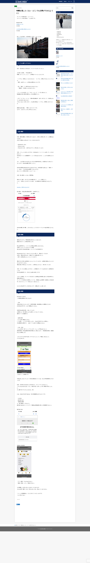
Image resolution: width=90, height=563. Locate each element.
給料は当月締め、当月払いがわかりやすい (67, 88)
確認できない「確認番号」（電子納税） (67, 110)
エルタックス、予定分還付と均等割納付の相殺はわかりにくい (67, 92)
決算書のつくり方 (19, 24)
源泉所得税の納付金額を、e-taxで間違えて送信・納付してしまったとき (67, 75)
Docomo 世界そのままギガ (23, 187)
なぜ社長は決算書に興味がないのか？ (23, 29)
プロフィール (70, 1)
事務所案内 (60, 1)
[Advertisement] (35, 120)
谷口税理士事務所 (21, 2)
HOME (16, 525)
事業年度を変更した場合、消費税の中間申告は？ (67, 101)
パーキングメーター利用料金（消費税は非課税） (67, 105)
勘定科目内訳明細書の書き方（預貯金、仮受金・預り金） (67, 114)
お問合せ (65, 1)
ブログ (16, 6)
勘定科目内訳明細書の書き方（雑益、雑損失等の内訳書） (67, 79)
